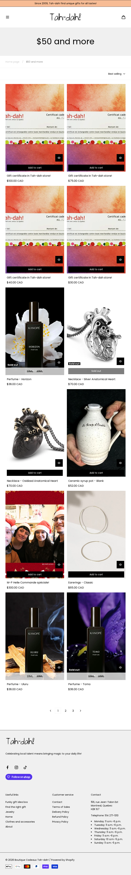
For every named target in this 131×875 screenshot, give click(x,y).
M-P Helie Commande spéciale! (28, 582)
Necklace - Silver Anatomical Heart (91, 379)
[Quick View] (59, 158)
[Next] (80, 711)
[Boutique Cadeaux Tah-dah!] (65, 17)
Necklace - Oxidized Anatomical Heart (32, 480)
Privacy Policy (60, 821)
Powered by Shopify (63, 860)
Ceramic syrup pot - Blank (86, 480)
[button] (7, 17)
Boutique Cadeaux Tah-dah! (32, 860)
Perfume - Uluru (17, 684)
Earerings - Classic (80, 582)
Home (9, 816)
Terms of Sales (61, 807)
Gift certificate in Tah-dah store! (29, 175)
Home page (12, 61)
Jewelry (9, 812)
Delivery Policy (60, 812)
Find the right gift (15, 807)
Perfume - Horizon (19, 379)
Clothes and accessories (20, 821)
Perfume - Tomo (79, 684)
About (9, 826)
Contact (57, 802)
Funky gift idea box (16, 802)
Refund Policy (60, 816)
